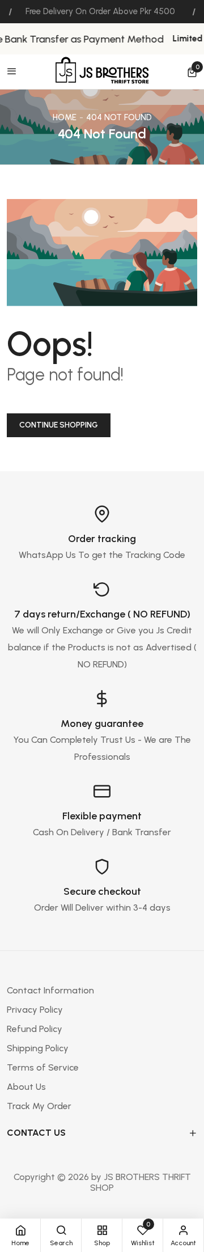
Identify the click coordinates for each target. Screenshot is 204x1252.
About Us (26, 1086)
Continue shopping (58, 425)
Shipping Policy (38, 1048)
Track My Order (39, 1106)
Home (64, 117)
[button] (192, 72)
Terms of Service (43, 1067)
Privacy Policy (35, 1009)
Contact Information (50, 990)
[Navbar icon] (12, 72)
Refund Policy (34, 1028)
